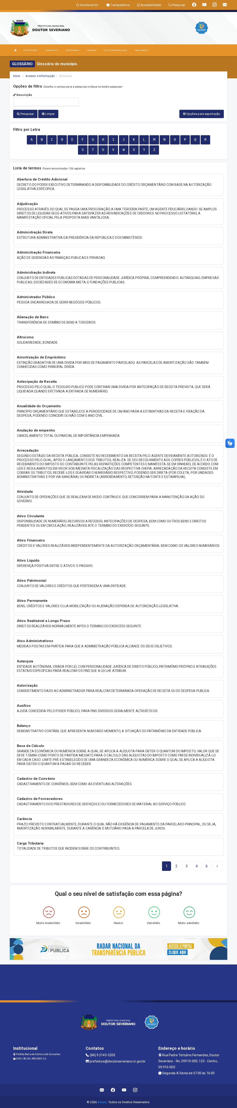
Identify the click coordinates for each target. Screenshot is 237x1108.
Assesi (102, 1102)
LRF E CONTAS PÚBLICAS (115, 50)
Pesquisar (27, 114)
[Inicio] (15, 50)
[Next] (217, 866)
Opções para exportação (203, 114)
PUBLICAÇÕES (141, 50)
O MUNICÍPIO (51, 50)
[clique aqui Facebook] (113, 1090)
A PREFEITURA (30, 50)
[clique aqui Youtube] (124, 1090)
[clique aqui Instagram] (135, 1090)
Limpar (49, 114)
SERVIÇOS (92, 50)
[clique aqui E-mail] (102, 1090)
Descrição (24, 95)
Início (17, 76)
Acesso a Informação (40, 76)
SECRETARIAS (72, 50)
